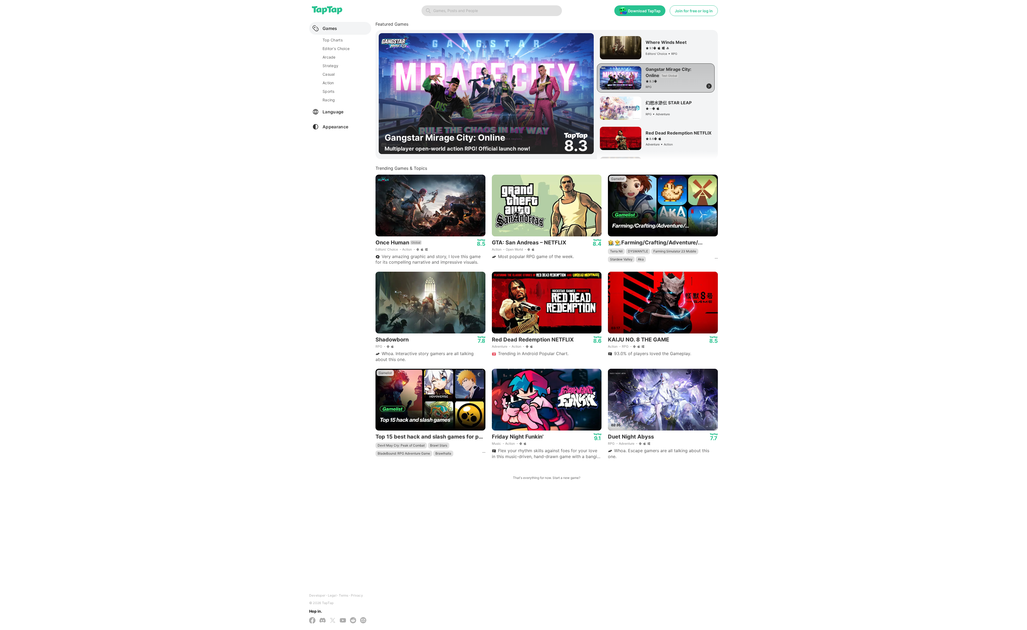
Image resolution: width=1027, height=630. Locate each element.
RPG (378, 346)
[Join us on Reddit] (353, 620)
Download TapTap (644, 11)
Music (496, 443)
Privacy (357, 595)
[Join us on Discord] (322, 620)
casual (329, 74)
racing (329, 100)
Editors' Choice (386, 249)
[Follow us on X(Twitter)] (332, 621)
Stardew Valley (621, 259)
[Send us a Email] (363, 620)
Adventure (499, 346)
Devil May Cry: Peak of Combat (401, 445)
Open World (514, 249)
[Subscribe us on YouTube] (343, 620)
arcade (329, 57)
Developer (317, 595)
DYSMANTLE (638, 251)
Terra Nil (616, 251)
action (328, 82)
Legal (332, 595)
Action (407, 249)
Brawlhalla (443, 453)
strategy (330, 65)
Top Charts (333, 40)
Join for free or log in (694, 11)
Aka (641, 259)
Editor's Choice (336, 48)
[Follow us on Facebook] (312, 621)
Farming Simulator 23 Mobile (674, 251)
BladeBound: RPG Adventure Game (404, 453)
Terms (343, 595)
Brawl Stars (438, 445)
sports (329, 91)
